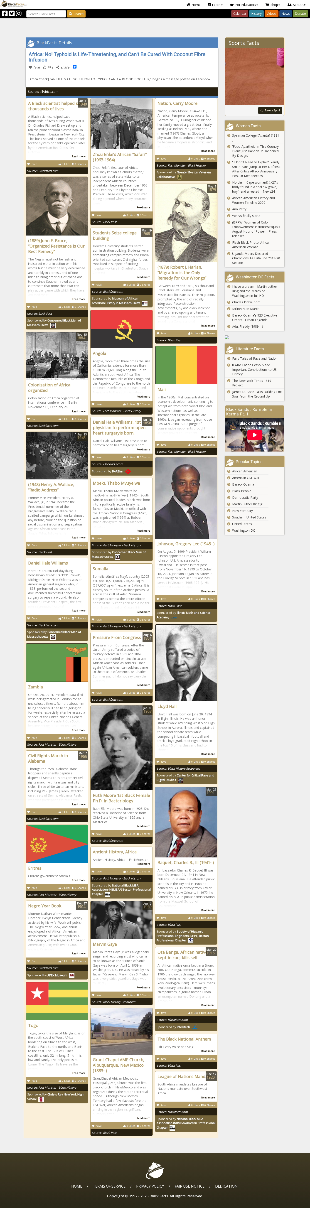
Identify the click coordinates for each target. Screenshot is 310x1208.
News (285, 13)
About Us (299, 4)
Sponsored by (116, 300)
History (256, 13)
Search (79, 14)
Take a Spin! (272, 110)
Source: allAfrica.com (43, 91)
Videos (271, 13)
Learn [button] (216, 4)
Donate (300, 13)
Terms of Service (109, 1186)
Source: (42, 171)
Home (196, 4)
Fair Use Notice (189, 1186)
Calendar (239, 13)
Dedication (226, 1186)
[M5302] (255, 337)
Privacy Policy (150, 1186)
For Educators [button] (245, 4)
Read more (79, 156)
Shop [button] (274, 4)
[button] (23, 1203)
